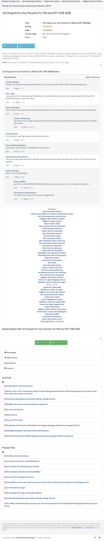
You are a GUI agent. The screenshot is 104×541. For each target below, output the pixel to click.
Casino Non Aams (52, 297)
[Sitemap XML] (99, 537)
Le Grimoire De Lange (15, 487)
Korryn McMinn (12, 82)
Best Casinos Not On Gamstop (52, 226)
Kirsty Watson (12, 133)
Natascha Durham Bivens (17, 157)
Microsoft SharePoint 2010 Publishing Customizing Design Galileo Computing (39, 436)
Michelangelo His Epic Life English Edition (24, 493)
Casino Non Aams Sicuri (52, 319)
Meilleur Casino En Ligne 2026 (52, 302)
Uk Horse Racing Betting (52, 270)
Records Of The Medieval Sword (20, 477)
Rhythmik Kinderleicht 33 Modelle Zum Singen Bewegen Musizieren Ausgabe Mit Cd (43, 425)
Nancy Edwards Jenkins (16, 145)
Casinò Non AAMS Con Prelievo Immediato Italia (52, 214)
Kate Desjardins (13, 107)
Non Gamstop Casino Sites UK (52, 240)
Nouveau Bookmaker (52, 316)
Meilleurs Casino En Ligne (52, 289)
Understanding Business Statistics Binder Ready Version (30, 399)
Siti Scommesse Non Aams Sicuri (52, 216)
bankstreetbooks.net (25, 537)
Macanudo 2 (11, 415)
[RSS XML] (95, 537)
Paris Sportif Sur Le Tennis (52, 321)
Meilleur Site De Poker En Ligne (52, 282)
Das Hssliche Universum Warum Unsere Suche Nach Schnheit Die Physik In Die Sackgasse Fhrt (47, 482)
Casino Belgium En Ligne (52, 299)
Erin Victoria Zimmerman (25, 192)
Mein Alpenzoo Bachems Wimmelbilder (23, 471)
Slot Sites (52, 262)
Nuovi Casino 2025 (52, 223)
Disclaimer (11, 363)
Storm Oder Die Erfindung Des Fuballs (22, 466)
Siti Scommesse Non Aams (52, 294)
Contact (10, 368)
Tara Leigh (10, 93)
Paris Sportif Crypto (52, 236)
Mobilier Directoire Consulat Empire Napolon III (27, 404)
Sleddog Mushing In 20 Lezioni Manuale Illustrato (27, 430)
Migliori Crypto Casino (52, 221)
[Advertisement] (101, 65)
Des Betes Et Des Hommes (17, 456)
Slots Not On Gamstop (52, 248)
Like (7, 88)
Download (11, 46)
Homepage (11, 352)
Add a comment (93, 77)
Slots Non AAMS (52, 314)
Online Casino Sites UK (52, 267)
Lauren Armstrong (22, 118)
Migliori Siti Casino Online (52, 277)
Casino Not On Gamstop (52, 231)
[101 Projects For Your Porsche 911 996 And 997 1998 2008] (21, 331)
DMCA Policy (11, 357)
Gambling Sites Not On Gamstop (52, 255)
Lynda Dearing (12, 170)
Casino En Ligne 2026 (52, 287)
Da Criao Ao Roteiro (14, 409)
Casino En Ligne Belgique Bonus (52, 279)
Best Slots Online (52, 258)
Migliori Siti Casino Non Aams (52, 292)
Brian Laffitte (20, 181)
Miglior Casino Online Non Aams (52, 309)
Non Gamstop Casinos (52, 211)
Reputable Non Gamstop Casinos (52, 253)
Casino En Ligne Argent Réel (52, 304)
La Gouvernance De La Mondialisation (23, 461)
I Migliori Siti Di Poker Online (52, 218)
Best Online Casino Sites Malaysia (52, 311)
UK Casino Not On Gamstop (52, 275)
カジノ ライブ (52, 284)
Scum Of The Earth (14, 420)
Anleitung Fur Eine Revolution (19, 386)
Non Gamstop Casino (52, 238)
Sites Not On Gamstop (52, 245)
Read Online (27, 46)
